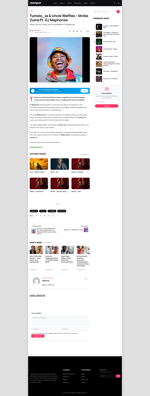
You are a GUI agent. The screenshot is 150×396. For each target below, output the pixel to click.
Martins (38, 30)
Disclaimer (66, 376)
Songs (31, 11)
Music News (84, 379)
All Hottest (84, 154)
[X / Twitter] (40, 215)
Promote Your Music (68, 374)
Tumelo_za (42, 211)
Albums (83, 382)
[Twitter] (73, 31)
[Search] (114, 3)
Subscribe (106, 106)
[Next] (87, 171)
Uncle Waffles (52, 211)
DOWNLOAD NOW (36, 147)
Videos (83, 376)
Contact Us (66, 382)
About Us (65, 379)
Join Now (84, 90)
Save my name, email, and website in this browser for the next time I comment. (55, 333)
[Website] (85, 278)
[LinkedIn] (44, 215)
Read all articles (48, 285)
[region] (60, 181)
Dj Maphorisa (34, 211)
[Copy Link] (81, 31)
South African (61, 211)
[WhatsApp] (77, 31)
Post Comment (38, 336)
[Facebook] (69, 31)
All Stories (47, 242)
